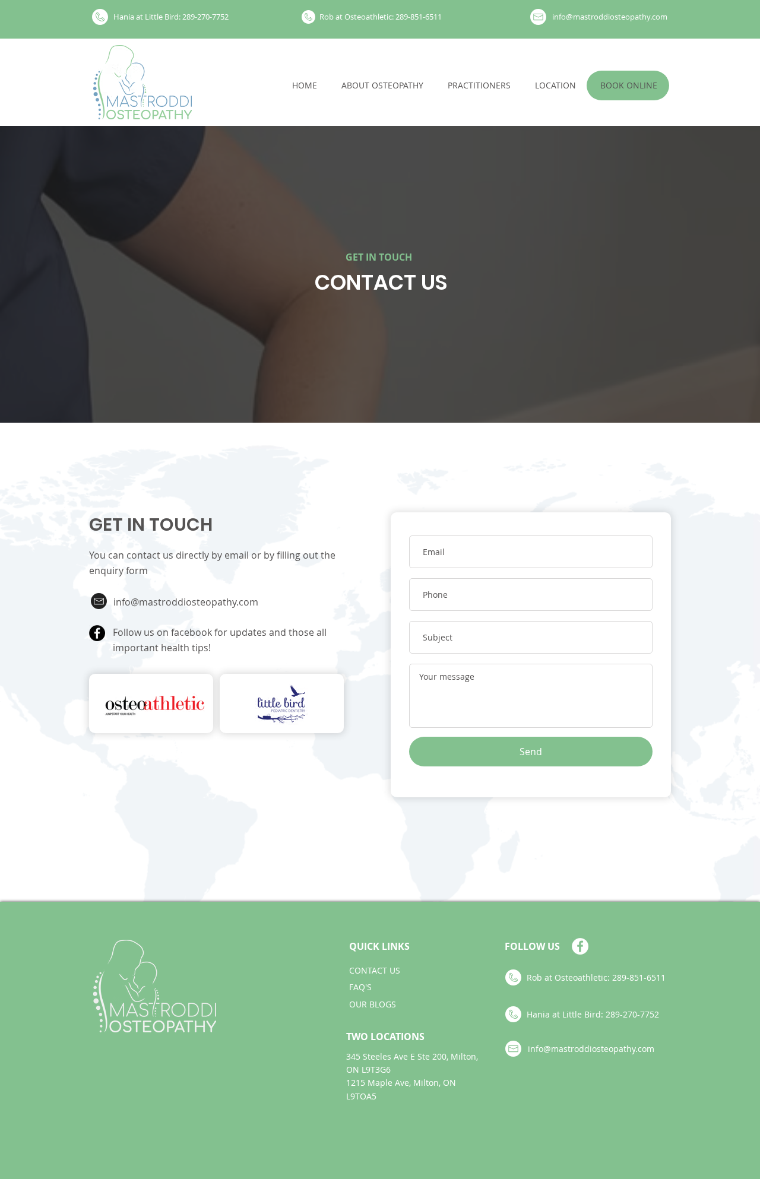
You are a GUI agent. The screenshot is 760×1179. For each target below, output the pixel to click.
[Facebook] (97, 633)
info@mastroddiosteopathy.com (185, 601)
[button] (628, 85)
